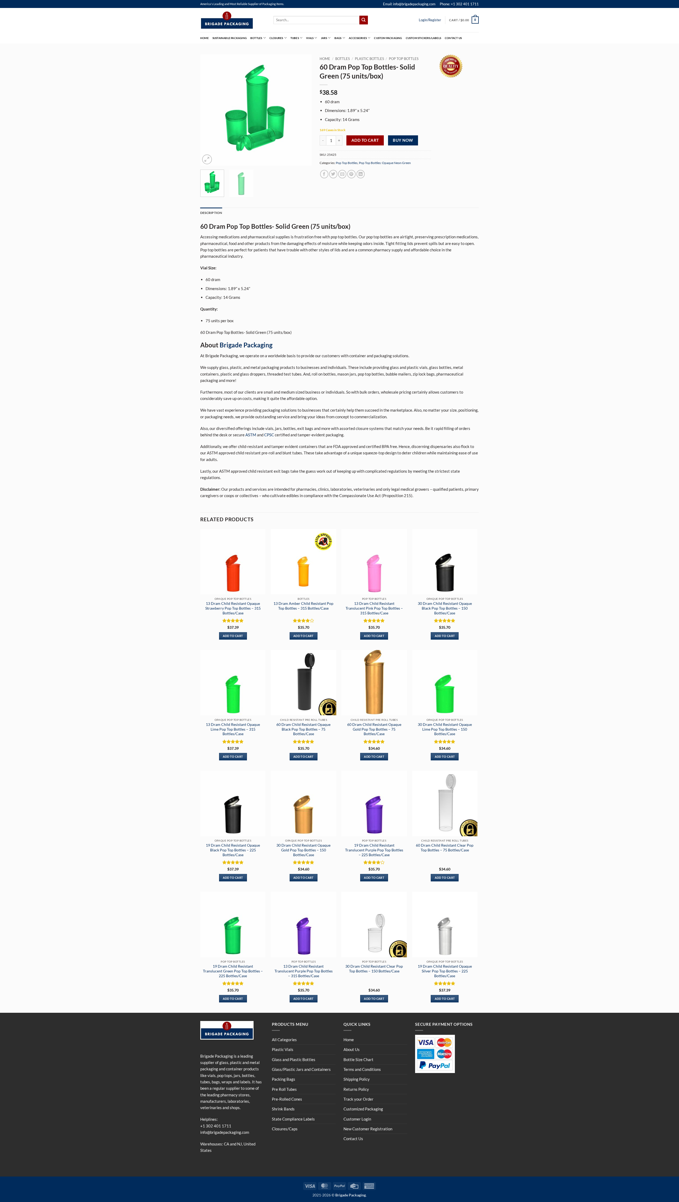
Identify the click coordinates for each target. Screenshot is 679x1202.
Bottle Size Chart (358, 1059)
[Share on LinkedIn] (360, 174)
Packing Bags (283, 1079)
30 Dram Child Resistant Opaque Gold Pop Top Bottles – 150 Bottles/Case (303, 850)
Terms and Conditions (362, 1069)
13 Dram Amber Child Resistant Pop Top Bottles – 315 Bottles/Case (303, 605)
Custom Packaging (388, 38)
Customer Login (357, 1119)
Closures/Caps (285, 1128)
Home (204, 38)
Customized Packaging (363, 1108)
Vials (310, 38)
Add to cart (365, 140)
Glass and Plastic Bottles (293, 1059)
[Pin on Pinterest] (351, 174)
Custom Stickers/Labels (423, 38)
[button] (464, 20)
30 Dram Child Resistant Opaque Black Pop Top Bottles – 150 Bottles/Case (445, 608)
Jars (324, 38)
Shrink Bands (283, 1108)
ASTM (250, 434)
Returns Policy (356, 1089)
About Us (351, 1049)
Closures (276, 38)
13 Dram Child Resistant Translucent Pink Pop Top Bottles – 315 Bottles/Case (374, 608)
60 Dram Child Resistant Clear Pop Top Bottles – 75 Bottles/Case (444, 847)
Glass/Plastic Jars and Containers (301, 1069)
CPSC (269, 434)
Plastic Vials (282, 1049)
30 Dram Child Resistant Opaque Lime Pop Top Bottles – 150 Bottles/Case (445, 729)
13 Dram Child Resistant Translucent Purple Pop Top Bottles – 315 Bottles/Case (304, 971)
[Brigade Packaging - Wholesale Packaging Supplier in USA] (232, 20)
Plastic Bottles (369, 59)
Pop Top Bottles (404, 59)
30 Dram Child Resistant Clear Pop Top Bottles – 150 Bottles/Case (374, 968)
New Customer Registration (367, 1128)
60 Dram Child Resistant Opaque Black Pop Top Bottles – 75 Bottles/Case (303, 729)
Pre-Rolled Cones (287, 1099)
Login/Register (430, 20)
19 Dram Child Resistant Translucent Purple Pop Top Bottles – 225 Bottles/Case (374, 850)
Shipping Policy (356, 1079)
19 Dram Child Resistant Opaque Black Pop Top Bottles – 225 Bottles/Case (233, 850)
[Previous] (209, 110)
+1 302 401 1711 (215, 1125)
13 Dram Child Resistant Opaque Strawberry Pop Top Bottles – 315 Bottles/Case (233, 608)
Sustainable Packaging (229, 38)
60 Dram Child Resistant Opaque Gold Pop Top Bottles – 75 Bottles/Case (374, 729)
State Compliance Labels (293, 1119)
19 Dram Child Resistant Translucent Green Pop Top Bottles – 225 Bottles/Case (233, 971)
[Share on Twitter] (333, 174)
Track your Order (358, 1099)
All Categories (284, 1039)
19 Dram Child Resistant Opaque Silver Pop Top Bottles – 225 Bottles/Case (445, 971)
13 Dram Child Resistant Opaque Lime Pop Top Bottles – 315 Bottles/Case (233, 729)
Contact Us (453, 38)
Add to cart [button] (233, 635)
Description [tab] (211, 213)
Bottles (256, 38)
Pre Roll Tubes (284, 1089)
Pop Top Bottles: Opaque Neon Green (385, 163)
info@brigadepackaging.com (224, 1132)
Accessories (358, 38)
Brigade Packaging (246, 345)
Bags (338, 38)
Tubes (294, 38)
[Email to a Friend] (342, 174)
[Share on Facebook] (324, 174)
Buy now (403, 140)
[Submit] (363, 20)
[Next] (302, 110)
